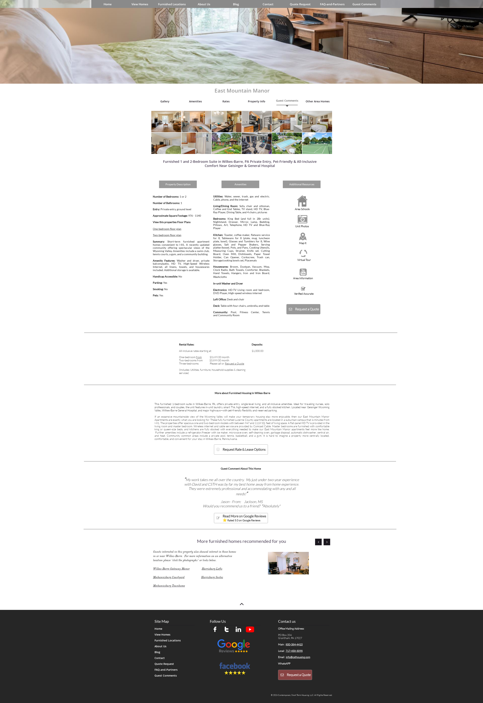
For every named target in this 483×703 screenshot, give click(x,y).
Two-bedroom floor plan (167, 235)
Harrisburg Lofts (212, 568)
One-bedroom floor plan (167, 228)
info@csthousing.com (298, 657)
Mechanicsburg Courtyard (169, 577)
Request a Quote (234, 363)
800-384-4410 (294, 644)
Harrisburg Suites (212, 577)
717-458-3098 (294, 650)
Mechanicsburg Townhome (169, 585)
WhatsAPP (284, 663)
